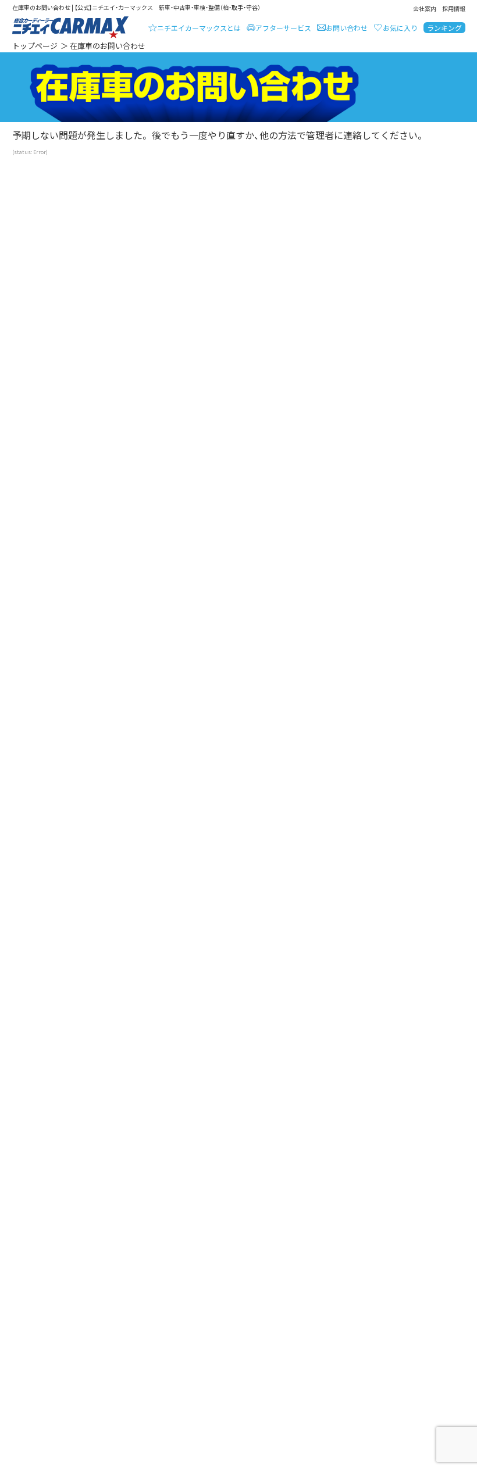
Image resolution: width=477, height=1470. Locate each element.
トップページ (35, 45)
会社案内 (424, 8)
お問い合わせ (347, 28)
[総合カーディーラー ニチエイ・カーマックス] (70, 28)
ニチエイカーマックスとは (199, 28)
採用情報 (453, 8)
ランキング (444, 28)
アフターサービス (283, 28)
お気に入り (400, 28)
